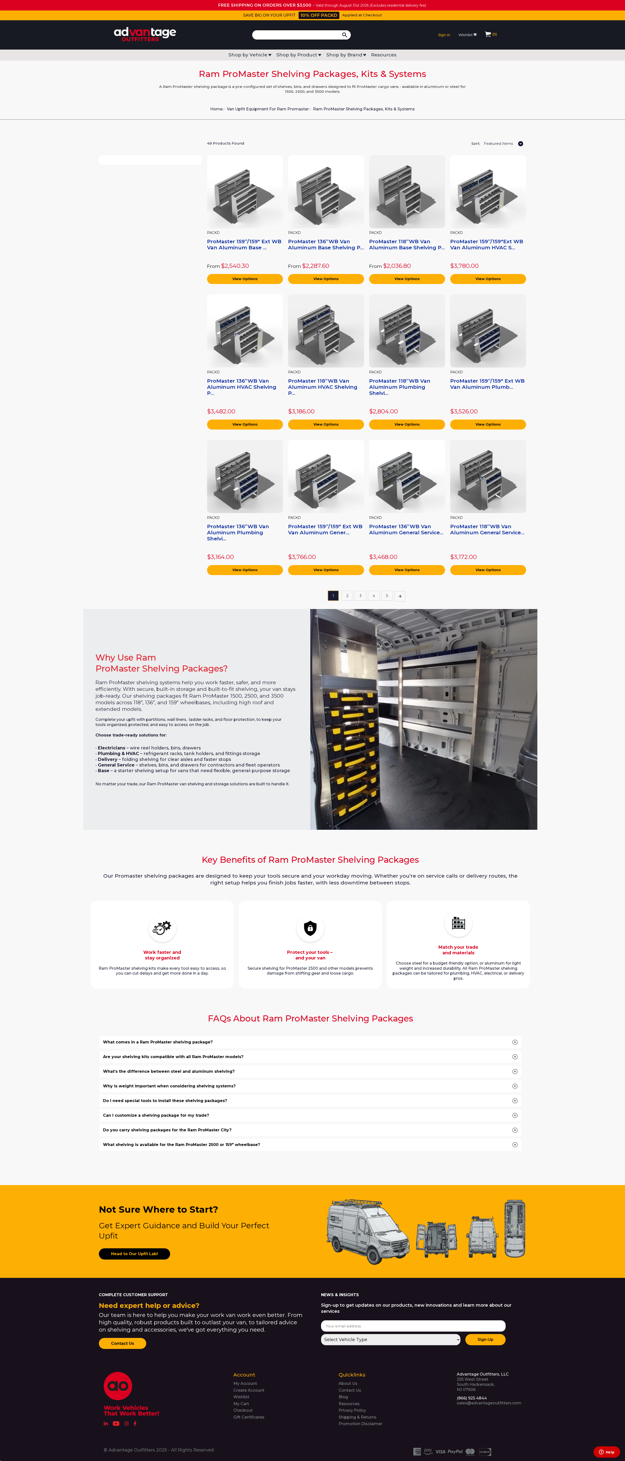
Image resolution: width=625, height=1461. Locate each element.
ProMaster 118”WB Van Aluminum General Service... (487, 529)
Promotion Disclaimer (360, 1423)
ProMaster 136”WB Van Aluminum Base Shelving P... (326, 244)
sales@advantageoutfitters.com (489, 1403)
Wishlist (466, 35)
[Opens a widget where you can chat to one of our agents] (606, 1452)
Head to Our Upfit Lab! (134, 1253)
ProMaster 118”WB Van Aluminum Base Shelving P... (407, 244)
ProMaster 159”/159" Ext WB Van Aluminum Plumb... (487, 384)
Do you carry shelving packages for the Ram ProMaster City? (310, 1130)
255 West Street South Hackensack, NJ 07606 (483, 1382)
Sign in (444, 35)
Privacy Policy (352, 1410)
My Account (245, 1383)
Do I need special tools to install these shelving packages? (310, 1101)
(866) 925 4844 (472, 1398)
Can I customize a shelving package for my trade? (310, 1115)
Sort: (475, 143)
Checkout (243, 1410)
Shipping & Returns (357, 1417)
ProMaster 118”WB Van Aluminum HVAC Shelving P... (322, 387)
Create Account (248, 1390)
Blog (343, 1397)
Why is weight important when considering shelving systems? (310, 1086)
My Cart (241, 1403)
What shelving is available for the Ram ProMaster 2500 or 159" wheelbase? (310, 1144)
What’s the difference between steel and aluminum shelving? (310, 1071)
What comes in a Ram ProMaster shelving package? (310, 1042)
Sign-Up (485, 1339)
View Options (245, 279)
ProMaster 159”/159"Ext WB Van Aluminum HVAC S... (486, 244)
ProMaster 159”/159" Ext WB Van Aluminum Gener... (325, 529)
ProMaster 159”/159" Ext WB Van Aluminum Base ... (244, 244)
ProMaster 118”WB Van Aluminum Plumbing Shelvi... (399, 387)
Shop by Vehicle (248, 55)
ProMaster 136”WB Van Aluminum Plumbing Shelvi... (238, 532)
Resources (383, 55)
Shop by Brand (344, 55)
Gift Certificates (248, 1417)
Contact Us (122, 1343)
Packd (213, 233)
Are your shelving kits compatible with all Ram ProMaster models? (310, 1057)
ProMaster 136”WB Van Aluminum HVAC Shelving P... (241, 387)
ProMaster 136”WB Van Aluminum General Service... (406, 529)
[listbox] (503, 144)
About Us (348, 1383)
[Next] (400, 596)
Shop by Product (296, 55)
